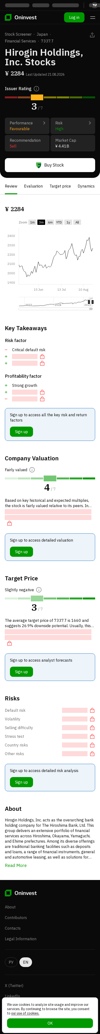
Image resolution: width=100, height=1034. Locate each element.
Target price (60, 186)
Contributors (16, 917)
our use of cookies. (25, 1013)
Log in (74, 17)
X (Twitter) (14, 985)
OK (50, 1023)
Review (11, 186)
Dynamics (86, 186)
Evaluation (33, 186)
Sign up (21, 431)
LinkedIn (12, 996)
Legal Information (20, 938)
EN (25, 962)
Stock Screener (18, 34)
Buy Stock (54, 165)
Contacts (13, 928)
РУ (11, 962)
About (10, 907)
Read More (16, 865)
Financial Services (20, 41)
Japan (42, 34)
